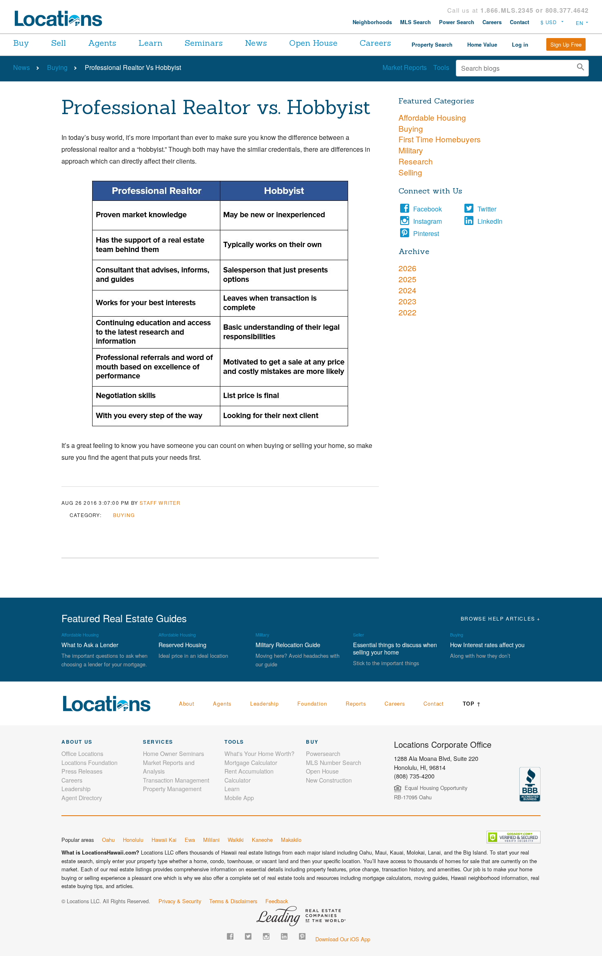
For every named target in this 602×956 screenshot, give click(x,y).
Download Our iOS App (342, 939)
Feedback (276, 901)
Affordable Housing (432, 117)
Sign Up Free (566, 44)
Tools (441, 67)
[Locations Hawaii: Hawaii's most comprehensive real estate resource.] (62, 18)
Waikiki (236, 840)
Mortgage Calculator (250, 762)
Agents (102, 43)
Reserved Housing (182, 644)
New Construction (329, 780)
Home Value (482, 44)
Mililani (211, 840)
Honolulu (133, 840)
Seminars (204, 43)
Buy (21, 43)
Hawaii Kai (164, 840)
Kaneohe (262, 840)
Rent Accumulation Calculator (249, 775)
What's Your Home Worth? (259, 753)
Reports (356, 703)
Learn (150, 43)
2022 (407, 311)
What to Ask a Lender (89, 644)
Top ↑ (472, 703)
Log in (520, 44)
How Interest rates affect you (487, 644)
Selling (410, 172)
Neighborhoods (372, 22)
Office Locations (82, 753)
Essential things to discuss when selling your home (395, 648)
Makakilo (291, 840)
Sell (58, 43)
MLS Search (415, 22)
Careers (492, 22)
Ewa (190, 840)
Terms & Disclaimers (233, 901)
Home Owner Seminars (173, 753)
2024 (407, 289)
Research (415, 160)
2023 (407, 300)
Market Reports (404, 67)
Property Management (172, 788)
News (256, 43)
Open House (313, 43)
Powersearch (323, 753)
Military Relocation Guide (288, 644)
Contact (519, 22)
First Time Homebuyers (439, 138)
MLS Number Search (333, 762)
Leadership (264, 703)
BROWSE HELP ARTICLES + (501, 618)
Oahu (108, 840)
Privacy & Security (179, 901)
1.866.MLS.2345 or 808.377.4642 (534, 10)
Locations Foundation (89, 762)
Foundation (312, 703)
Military (410, 149)
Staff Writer (160, 502)
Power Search (456, 22)
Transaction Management (176, 780)
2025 (407, 278)
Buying (57, 67)
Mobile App (239, 797)
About (187, 703)
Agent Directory (81, 797)
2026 (407, 267)
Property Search (432, 44)
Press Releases (81, 771)
